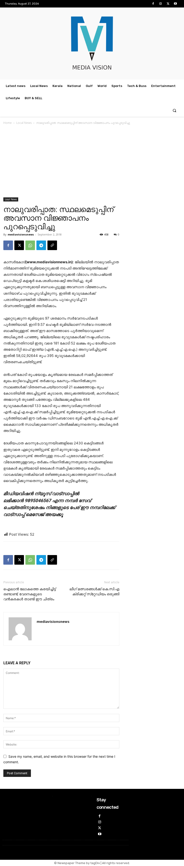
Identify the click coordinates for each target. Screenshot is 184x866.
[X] (168, 3)
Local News (24, 123)
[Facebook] (153, 3)
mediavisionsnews (21, 234)
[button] (174, 110)
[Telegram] (41, 245)
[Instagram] (160, 3)
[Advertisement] (92, 161)
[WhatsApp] (30, 245)
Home (7, 123)
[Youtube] (175, 3)
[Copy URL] (52, 245)
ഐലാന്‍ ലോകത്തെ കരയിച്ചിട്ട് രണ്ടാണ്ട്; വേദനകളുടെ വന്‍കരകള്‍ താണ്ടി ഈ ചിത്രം (29, 594)
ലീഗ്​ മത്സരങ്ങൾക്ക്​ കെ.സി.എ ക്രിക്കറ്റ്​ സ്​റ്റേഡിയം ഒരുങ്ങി (94, 591)
